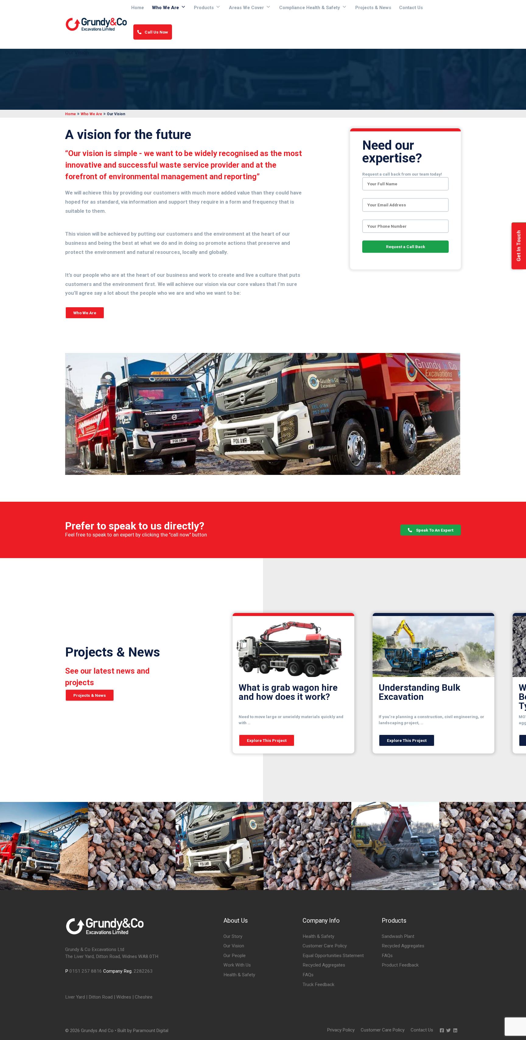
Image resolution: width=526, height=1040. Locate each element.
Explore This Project (266, 740)
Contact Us (411, 7)
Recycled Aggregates (324, 965)
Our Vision (233, 946)
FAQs (308, 975)
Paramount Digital (150, 1030)
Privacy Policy (341, 1030)
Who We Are (165, 7)
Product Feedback (400, 965)
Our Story (232, 936)
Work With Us (237, 965)
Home (137, 7)
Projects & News (373, 7)
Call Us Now (156, 32)
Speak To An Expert (434, 530)
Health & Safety (239, 975)
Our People (234, 955)
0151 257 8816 (85, 971)
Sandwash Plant (398, 936)
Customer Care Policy (325, 946)
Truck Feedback (318, 984)
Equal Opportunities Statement (333, 955)
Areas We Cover (246, 7)
